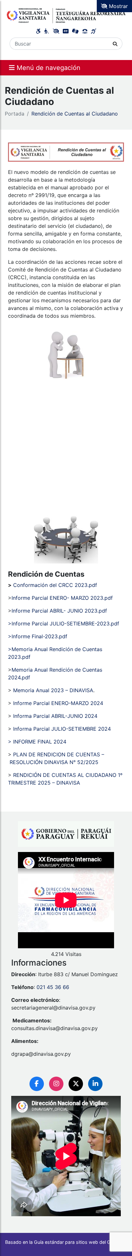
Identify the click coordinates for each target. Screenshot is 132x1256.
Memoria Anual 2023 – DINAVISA (53, 690)
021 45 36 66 (53, 987)
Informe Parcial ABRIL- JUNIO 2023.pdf (59, 610)
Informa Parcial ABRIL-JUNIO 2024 (55, 716)
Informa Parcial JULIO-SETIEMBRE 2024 (62, 729)
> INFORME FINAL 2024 (37, 741)
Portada (14, 113)
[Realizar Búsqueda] (115, 44)
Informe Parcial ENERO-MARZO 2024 (58, 703)
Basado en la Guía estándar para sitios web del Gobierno (66, 1242)
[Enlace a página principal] (66, 14)
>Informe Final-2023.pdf (37, 636)
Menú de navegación (47, 68)
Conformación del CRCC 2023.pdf (55, 585)
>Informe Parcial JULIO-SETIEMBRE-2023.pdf (63, 623)
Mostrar (117, 6)
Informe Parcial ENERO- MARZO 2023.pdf (62, 598)
